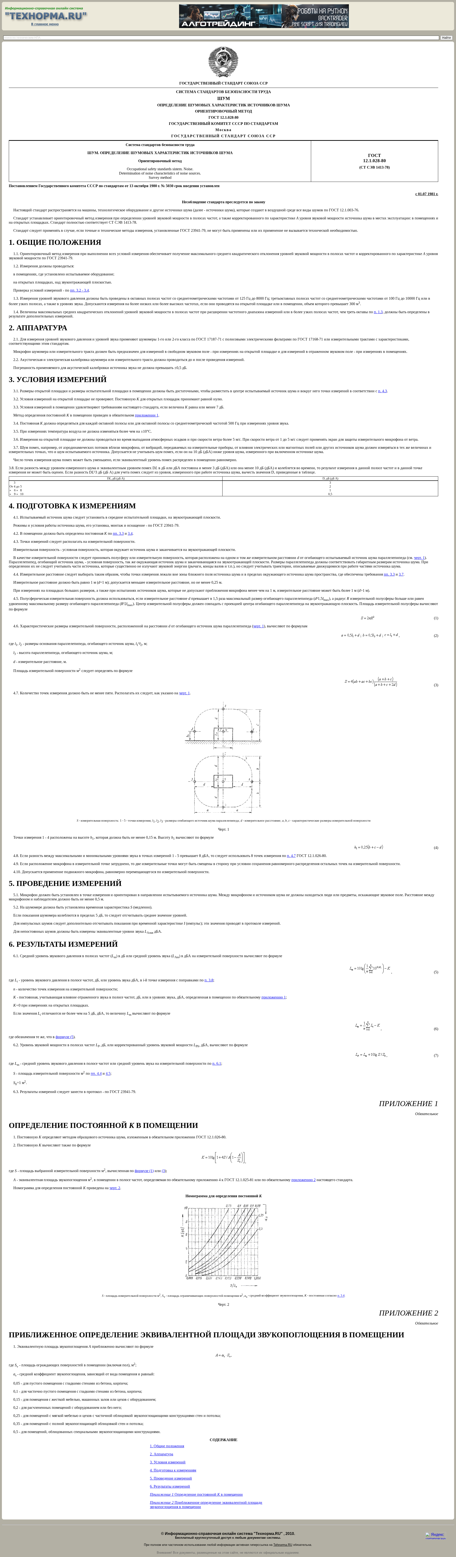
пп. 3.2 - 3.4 (79, 290)
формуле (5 (64, 1037)
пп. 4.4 (96, 1074)
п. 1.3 (378, 312)
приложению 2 (303, 1180)
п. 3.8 (208, 980)
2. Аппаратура (161, 1454)
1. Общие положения (167, 1446)
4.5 (108, 1074)
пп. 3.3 (118, 533)
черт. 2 (114, 1188)
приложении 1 (146, 415)
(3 (163, 1171)
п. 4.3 (382, 391)
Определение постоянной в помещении (196, 1494)
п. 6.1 (216, 1063)
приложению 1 (273, 997)
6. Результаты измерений (170, 1486)
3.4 (130, 533)
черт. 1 (419, 558)
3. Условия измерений (167, 1462)
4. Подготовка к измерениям (173, 1470)
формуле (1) (144, 1171)
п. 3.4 (341, 1295)
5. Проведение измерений (171, 1478)
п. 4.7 (291, 856)
